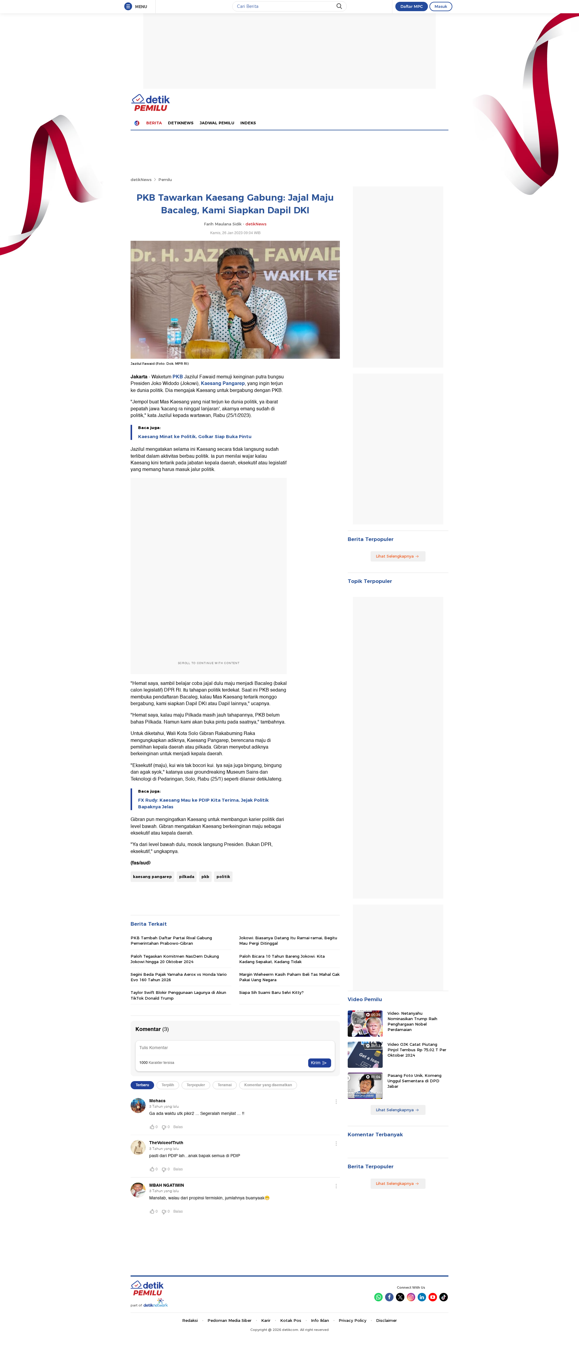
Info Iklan (320, 1320)
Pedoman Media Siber (229, 1320)
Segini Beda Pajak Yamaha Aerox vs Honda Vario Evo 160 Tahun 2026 (179, 977)
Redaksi (190, 1320)
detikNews (141, 179)
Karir (266, 1320)
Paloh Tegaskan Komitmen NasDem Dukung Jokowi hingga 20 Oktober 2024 (175, 959)
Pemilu (165, 179)
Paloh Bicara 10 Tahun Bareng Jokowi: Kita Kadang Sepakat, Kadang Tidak (282, 959)
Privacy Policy (352, 1320)
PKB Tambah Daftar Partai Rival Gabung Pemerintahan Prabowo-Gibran (171, 940)
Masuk (441, 6)
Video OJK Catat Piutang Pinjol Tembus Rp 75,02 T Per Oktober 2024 (417, 1050)
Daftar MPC (411, 6)
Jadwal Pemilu (217, 122)
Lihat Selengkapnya (395, 556)
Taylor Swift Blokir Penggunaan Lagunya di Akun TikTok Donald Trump (178, 995)
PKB (177, 377)
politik (223, 876)
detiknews (181, 122)
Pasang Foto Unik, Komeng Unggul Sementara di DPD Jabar (414, 1081)
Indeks (248, 122)
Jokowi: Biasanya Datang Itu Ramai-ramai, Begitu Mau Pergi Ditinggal (288, 940)
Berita (154, 122)
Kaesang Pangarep (223, 383)
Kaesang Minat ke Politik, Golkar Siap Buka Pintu (195, 436)
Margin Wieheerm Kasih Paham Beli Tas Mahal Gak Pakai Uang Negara (289, 977)
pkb (205, 876)
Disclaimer (386, 1320)
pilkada (186, 876)
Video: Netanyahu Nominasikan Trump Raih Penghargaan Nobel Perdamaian (412, 1021)
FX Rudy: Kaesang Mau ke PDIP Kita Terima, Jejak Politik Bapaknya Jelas (203, 803)
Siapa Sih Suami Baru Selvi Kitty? (271, 992)
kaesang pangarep (152, 876)
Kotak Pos (290, 1320)
